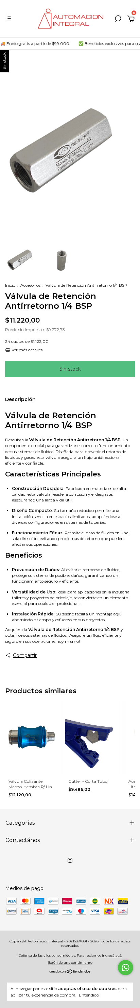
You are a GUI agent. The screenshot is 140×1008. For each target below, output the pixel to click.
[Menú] (10, 19)
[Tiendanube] (70, 972)
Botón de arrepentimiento (70, 962)
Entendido (89, 995)
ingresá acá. (112, 955)
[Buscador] (117, 19)
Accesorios (30, 285)
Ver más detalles (26, 349)
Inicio (10, 285)
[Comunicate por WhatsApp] (125, 967)
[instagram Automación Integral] (70, 860)
